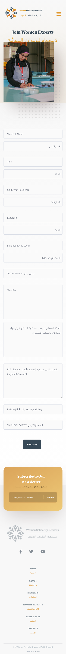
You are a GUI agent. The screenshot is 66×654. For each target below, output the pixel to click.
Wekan (37, 651)
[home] (28, 14)
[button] (59, 14)
